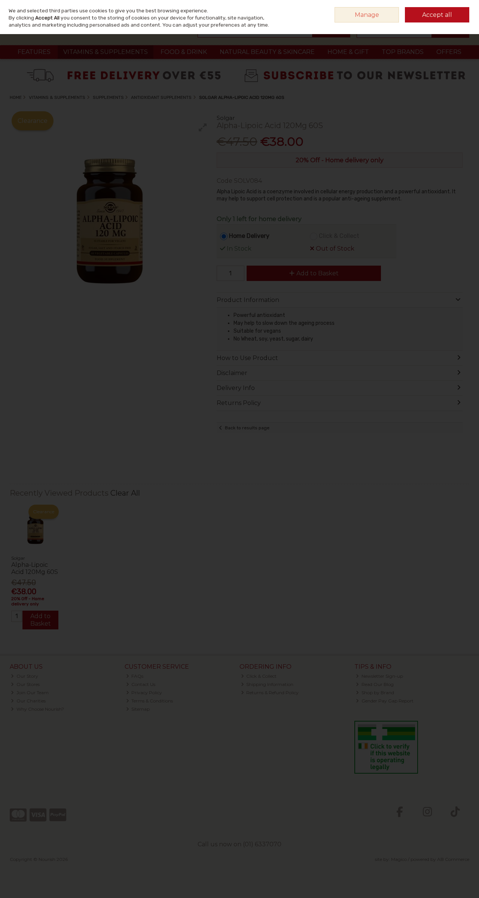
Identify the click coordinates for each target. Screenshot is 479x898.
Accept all (437, 14)
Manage (367, 14)
